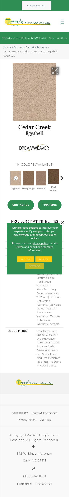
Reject (43, 259)
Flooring (18, 47)
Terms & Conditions (44, 413)
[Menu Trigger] (62, 22)
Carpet (29, 47)
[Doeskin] (41, 178)
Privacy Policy (27, 419)
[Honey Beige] (28, 178)
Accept (25, 259)
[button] (36, 5)
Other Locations (58, 38)
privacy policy (40, 243)
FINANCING (50, 204)
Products (41, 47)
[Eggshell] (15, 178)
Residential (24, 483)
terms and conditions (29, 246)
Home (7, 47)
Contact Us (20, 204)
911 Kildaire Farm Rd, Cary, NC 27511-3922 (24, 37)
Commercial (43, 484)
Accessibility (20, 412)
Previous (7, 177)
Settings (34, 266)
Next (61, 177)
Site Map (46, 419)
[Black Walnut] (53, 176)
